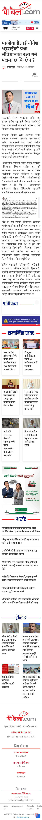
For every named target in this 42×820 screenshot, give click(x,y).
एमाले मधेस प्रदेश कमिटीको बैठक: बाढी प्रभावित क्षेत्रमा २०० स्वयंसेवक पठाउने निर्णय (10, 360)
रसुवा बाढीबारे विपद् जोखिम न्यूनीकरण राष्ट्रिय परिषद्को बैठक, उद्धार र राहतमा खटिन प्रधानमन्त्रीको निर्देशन (31, 687)
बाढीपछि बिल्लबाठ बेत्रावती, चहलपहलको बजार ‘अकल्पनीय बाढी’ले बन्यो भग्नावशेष (9, 443)
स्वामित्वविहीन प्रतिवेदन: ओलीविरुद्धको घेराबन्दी (8, 682)
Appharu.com (23, 817)
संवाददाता (11, 67)
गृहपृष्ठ (6, 28)
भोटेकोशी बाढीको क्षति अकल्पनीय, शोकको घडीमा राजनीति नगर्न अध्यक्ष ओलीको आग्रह (20, 601)
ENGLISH (30, 28)
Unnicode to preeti (30, 807)
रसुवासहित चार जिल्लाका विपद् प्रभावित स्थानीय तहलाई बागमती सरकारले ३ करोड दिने (31, 400)
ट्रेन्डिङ (21, 618)
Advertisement (17, 806)
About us (6, 807)
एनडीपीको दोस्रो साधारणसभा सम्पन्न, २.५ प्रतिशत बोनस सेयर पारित (10, 399)
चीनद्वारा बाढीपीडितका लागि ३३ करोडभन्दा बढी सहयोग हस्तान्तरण (30, 360)
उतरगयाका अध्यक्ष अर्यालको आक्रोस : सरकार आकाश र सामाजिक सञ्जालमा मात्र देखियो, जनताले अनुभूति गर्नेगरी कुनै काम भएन (31, 648)
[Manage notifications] (36, 815)
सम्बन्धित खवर (21, 333)
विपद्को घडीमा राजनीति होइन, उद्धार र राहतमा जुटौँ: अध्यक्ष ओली (31, 438)
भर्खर (21, 519)
